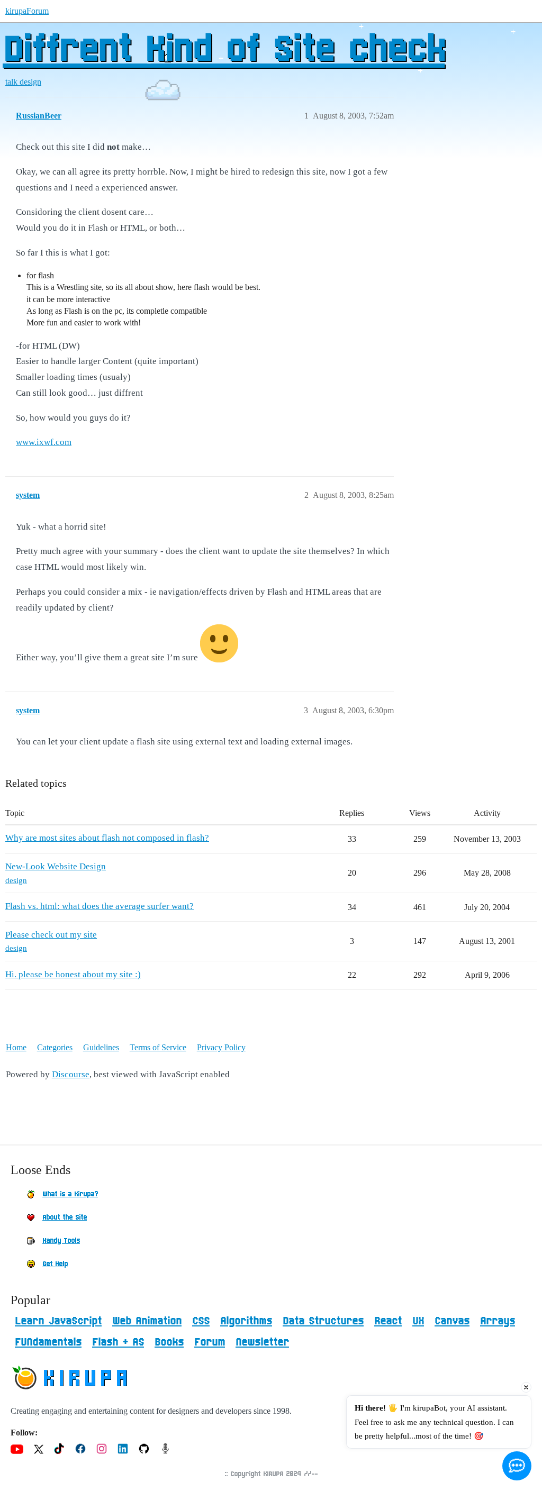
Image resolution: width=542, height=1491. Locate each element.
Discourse (70, 1074)
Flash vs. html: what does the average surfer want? (99, 906)
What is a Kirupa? (70, 1194)
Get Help (55, 1264)
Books (169, 1342)
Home (16, 1047)
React (388, 1321)
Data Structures (323, 1321)
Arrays (497, 1321)
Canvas (452, 1321)
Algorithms (246, 1321)
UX (418, 1321)
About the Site (64, 1217)
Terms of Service (158, 1047)
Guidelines (101, 1047)
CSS (201, 1321)
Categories (55, 1047)
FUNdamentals (48, 1342)
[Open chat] (516, 1465)
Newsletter (262, 1342)
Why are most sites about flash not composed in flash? (107, 838)
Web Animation (147, 1321)
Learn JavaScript (58, 1321)
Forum (209, 1342)
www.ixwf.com (43, 442)
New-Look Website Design (55, 866)
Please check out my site (51, 935)
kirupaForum (27, 10)
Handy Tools (61, 1241)
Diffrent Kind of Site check (224, 50)
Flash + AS (118, 1342)
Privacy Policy (221, 1047)
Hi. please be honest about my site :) (73, 974)
